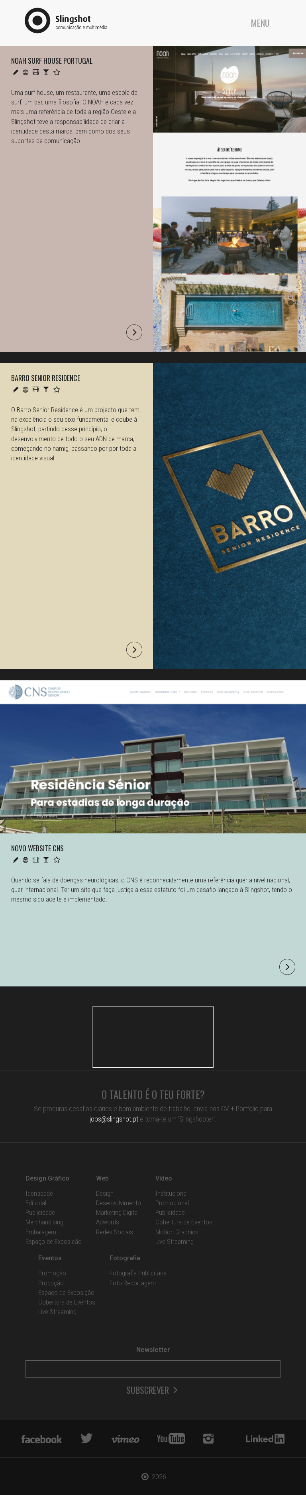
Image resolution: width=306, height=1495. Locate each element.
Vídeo (163, 1178)
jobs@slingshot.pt (114, 1119)
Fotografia (125, 1258)
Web (102, 1178)
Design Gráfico (47, 1178)
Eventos (50, 1258)
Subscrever (148, 1390)
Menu (260, 22)
